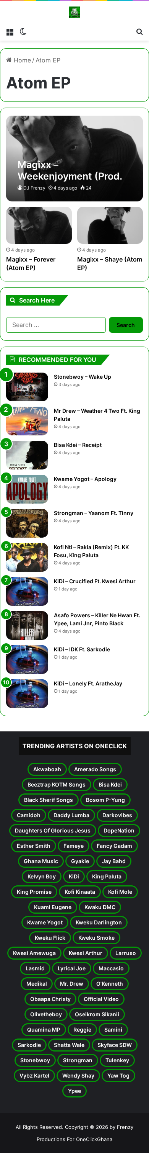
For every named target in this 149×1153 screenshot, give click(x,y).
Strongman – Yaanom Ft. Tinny (93, 513)
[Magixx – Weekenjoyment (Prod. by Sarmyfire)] (74, 158)
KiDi (74, 876)
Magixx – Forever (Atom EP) (30, 263)
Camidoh (28, 815)
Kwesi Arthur (85, 953)
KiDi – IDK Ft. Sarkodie (82, 649)
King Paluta (106, 876)
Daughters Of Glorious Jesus (53, 830)
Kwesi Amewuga (34, 953)
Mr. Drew (71, 983)
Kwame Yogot (45, 922)
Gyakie (80, 861)
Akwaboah (47, 769)
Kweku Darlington (99, 922)
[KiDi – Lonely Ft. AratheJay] (27, 693)
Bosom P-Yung (105, 799)
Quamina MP (43, 1029)
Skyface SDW (114, 1045)
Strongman (77, 1060)
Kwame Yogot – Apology (85, 479)
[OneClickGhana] (74, 12)
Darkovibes (117, 815)
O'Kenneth (109, 983)
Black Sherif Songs (48, 799)
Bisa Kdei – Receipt (78, 445)
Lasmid (35, 968)
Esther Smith (33, 845)
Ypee (74, 1091)
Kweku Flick (50, 937)
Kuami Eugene (52, 907)
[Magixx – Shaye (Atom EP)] (110, 225)
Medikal (36, 983)
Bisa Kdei (110, 784)
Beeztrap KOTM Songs (57, 784)
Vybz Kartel (34, 1075)
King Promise (34, 891)
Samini (113, 1029)
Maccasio (111, 968)
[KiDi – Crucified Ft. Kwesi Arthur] (27, 591)
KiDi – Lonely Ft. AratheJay (88, 683)
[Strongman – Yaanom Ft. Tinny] (27, 523)
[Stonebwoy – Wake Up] (27, 387)
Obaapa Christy (50, 999)
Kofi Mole (120, 891)
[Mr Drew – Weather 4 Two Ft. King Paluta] (27, 421)
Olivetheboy (46, 1014)
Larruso (125, 953)
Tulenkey (117, 1060)
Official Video (101, 999)
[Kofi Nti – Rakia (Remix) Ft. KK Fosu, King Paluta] (27, 557)
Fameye (73, 845)
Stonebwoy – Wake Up (82, 376)
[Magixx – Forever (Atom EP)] (38, 225)
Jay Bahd (114, 861)
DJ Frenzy (34, 188)
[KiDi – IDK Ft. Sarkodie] (27, 659)
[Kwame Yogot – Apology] (27, 489)
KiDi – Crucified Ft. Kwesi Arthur (95, 581)
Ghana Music (41, 861)
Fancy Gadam (114, 845)
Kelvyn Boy (42, 876)
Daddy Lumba (71, 815)
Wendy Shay (78, 1075)
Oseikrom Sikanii (97, 1014)
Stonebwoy (35, 1060)
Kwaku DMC (99, 907)
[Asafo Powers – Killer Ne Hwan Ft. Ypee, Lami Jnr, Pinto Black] (27, 625)
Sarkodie (29, 1045)
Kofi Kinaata (80, 891)
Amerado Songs (95, 769)
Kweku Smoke (96, 937)
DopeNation (119, 830)
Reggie (82, 1029)
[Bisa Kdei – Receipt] (27, 455)
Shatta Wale (69, 1045)
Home (21, 60)
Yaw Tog (118, 1075)
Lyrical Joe (72, 968)
